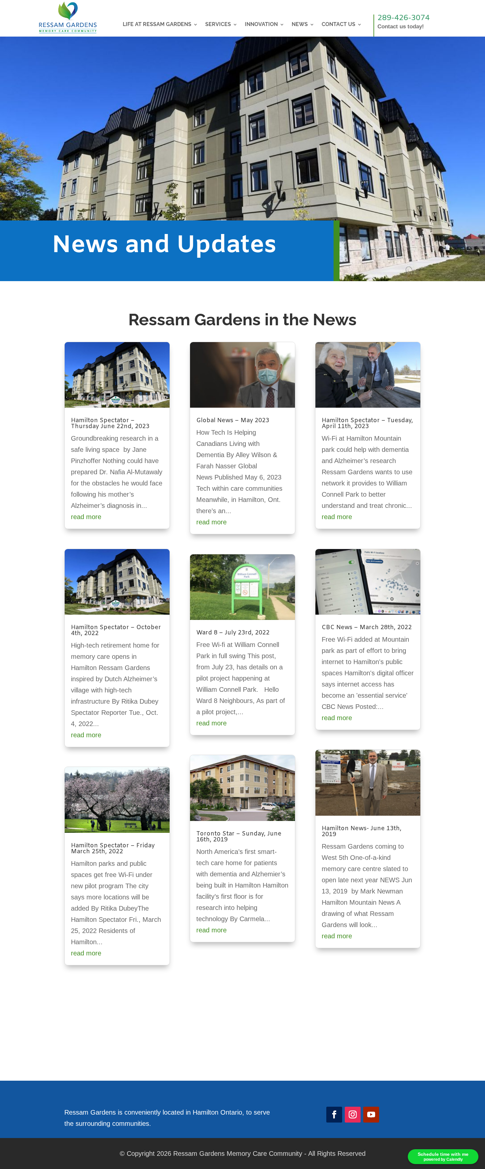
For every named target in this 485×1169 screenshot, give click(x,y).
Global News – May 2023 (232, 420)
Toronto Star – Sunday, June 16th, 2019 (238, 837)
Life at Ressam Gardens (157, 24)
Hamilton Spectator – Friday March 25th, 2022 (113, 849)
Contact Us (338, 24)
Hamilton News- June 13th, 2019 (362, 831)
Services (218, 24)
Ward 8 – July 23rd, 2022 (233, 633)
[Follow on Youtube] (371, 1115)
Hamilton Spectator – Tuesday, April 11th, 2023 (367, 423)
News (300, 24)
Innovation (261, 24)
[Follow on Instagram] (353, 1115)
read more (86, 516)
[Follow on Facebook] (334, 1115)
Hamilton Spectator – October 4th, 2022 (116, 630)
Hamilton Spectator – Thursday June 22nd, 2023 (110, 423)
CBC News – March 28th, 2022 (367, 627)
